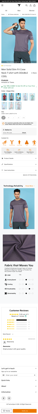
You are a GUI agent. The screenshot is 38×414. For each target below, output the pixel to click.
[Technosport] (19, 5)
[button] (35, 5)
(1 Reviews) (8, 65)
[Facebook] (3, 398)
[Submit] (34, 7)
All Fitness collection (13, 14)
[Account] (30, 5)
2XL (24, 117)
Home (2, 14)
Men (19, 10)
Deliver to (8, 130)
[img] (7, 339)
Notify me (25, 411)
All (6, 10)
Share (35, 73)
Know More (29, 186)
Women (31, 10)
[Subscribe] (35, 375)
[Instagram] (9, 398)
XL (18, 117)
